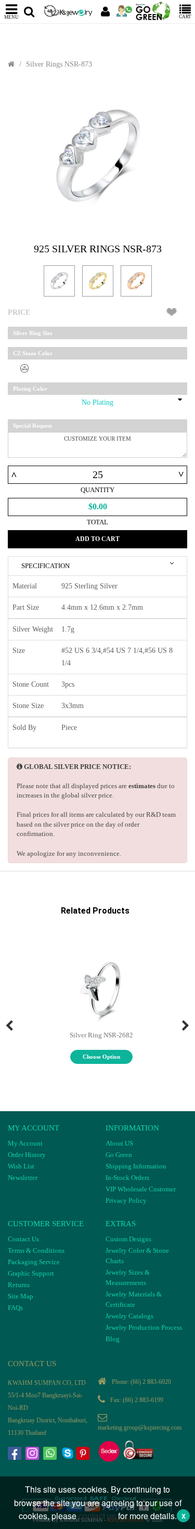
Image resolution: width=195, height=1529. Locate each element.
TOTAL (97, 522)
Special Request (32, 425)
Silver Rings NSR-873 (59, 64)
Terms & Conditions (36, 1250)
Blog (113, 1339)
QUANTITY (97, 490)
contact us (97, 1516)
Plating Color (30, 389)
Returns (19, 1285)
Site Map (20, 1296)
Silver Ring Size (33, 333)
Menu (11, 17)
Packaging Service (34, 1262)
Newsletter (22, 1177)
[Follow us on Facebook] (15, 1454)
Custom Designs (128, 1239)
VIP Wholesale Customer (141, 1189)
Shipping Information (136, 1166)
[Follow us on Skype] (68, 1454)
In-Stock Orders (127, 1177)
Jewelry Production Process (144, 1327)
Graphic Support (31, 1273)
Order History (27, 1155)
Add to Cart (97, 539)
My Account (25, 1143)
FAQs (15, 1308)
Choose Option (101, 1056)
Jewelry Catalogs (129, 1316)
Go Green (119, 1155)
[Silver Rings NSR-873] (97, 156)
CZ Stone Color (33, 353)
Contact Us (23, 1239)
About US (119, 1143)
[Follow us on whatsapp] (51, 1454)
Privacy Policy (126, 1200)
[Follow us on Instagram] (33, 1454)
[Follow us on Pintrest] (84, 1454)
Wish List (21, 1166)
